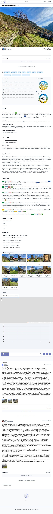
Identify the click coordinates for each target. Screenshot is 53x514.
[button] (1, 299)
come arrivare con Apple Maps (11, 142)
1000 (23, 72)
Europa (28, 72)
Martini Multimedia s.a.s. (27, 509)
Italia (33, 72)
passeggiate (13, 72)
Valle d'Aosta (39, 72)
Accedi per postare (7, 485)
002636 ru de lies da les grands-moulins (9, 295)
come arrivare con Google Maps (11, 140)
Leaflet (29, 322)
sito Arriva (23, 127)
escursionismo (6, 72)
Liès (4, 228)
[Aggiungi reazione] (50, 54)
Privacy (26, 500)
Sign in (22, 61)
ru (18, 72)
